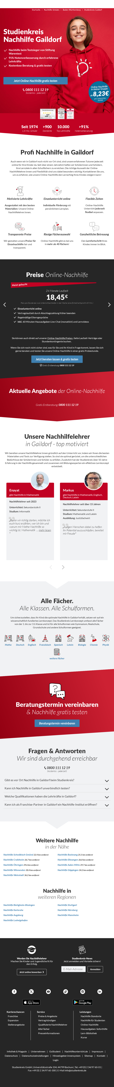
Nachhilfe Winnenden (14, 870)
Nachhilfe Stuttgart (67, 904)
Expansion (13, 1020)
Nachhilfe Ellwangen (68, 859)
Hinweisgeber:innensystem (66, 1055)
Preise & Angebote (47, 1016)
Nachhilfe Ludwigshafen (15, 920)
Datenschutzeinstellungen (35, 1055)
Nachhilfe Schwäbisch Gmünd (18, 854)
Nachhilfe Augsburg (13, 915)
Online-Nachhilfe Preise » (60, 338)
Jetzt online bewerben (30, 972)
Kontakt (101, 1055)
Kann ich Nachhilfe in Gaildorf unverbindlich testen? (37, 788)
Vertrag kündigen (47, 1020)
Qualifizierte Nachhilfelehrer (52, 1024)
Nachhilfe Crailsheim (14, 859)
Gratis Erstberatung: (58, 365)
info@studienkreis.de (75, 1070)
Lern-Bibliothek (89, 1033)
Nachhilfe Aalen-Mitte (69, 864)
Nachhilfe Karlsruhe (13, 910)
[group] (30, 515)
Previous (4, 304)
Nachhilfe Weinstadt (13, 875)
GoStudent (55, 1051)
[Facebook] (14, 992)
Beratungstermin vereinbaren (57, 723)
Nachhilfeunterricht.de (76, 1051)
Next (109, 304)
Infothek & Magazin (17, 1051)
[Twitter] (31, 992)
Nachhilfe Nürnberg (67, 910)
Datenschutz (11, 1055)
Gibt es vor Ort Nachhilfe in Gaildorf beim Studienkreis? (39, 780)
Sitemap (88, 1055)
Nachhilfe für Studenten (93, 1020)
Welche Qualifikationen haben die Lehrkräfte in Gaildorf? (40, 796)
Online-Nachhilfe (89, 1024)
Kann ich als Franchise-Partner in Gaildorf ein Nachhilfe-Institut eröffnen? (51, 804)
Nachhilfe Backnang (68, 854)
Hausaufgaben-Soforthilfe (94, 1028)
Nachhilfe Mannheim (68, 915)
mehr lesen (45, 530)
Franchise (13, 1016)
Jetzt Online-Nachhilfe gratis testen (35, 80)
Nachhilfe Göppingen (68, 870)
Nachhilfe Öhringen (13, 864)
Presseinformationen (49, 1033)
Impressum (97, 1051)
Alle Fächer (44, 1028)
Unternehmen (38, 1051)
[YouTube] (48, 992)
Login (55, 1060)
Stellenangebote (16, 1024)
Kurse (84, 1037)
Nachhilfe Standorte (91, 1016)
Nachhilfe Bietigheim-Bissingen (19, 904)
